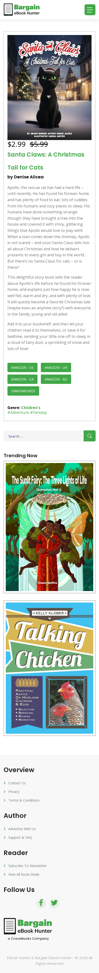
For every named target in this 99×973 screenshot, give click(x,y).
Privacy (13, 791)
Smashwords (23, 391)
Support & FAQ (20, 837)
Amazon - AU (56, 379)
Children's (30, 407)
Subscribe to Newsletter (27, 865)
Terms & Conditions (24, 800)
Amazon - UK (56, 367)
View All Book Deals (23, 874)
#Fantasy (38, 412)
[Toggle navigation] (90, 9)
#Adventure (18, 412)
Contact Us (17, 783)
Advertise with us (22, 828)
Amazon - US (22, 367)
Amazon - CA (22, 379)
